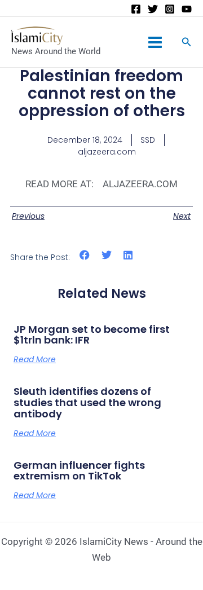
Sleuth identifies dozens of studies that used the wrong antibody (87, 402)
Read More (35, 359)
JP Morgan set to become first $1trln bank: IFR (92, 334)
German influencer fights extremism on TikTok (79, 470)
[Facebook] (136, 9)
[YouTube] (187, 9)
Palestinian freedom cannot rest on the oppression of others (102, 93)
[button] (84, 255)
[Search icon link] (187, 43)
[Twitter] (153, 9)
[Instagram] (170, 9)
